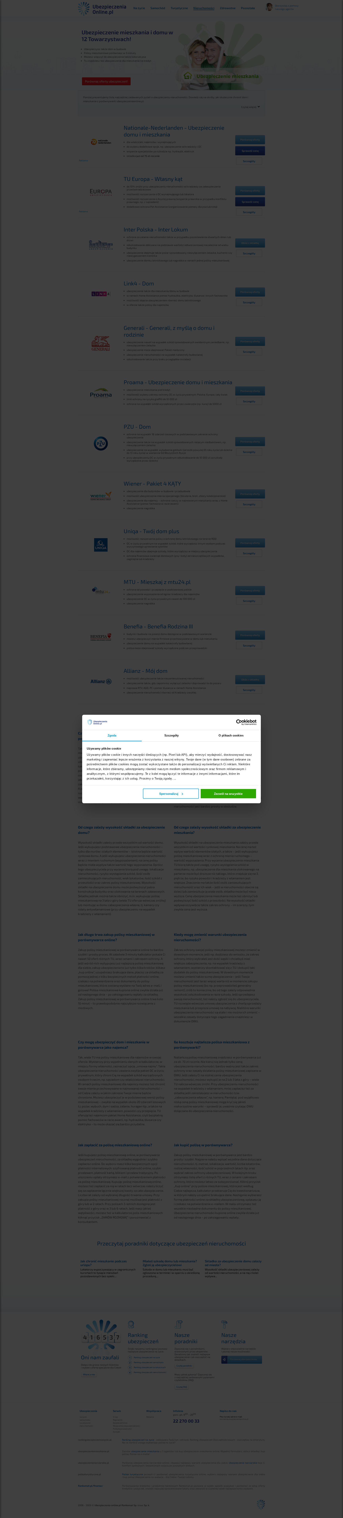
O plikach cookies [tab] (231, 735)
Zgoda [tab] (112, 735)
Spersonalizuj (168, 793)
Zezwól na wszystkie (228, 793)
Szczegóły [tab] (171, 735)
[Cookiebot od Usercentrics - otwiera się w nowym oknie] (239, 722)
